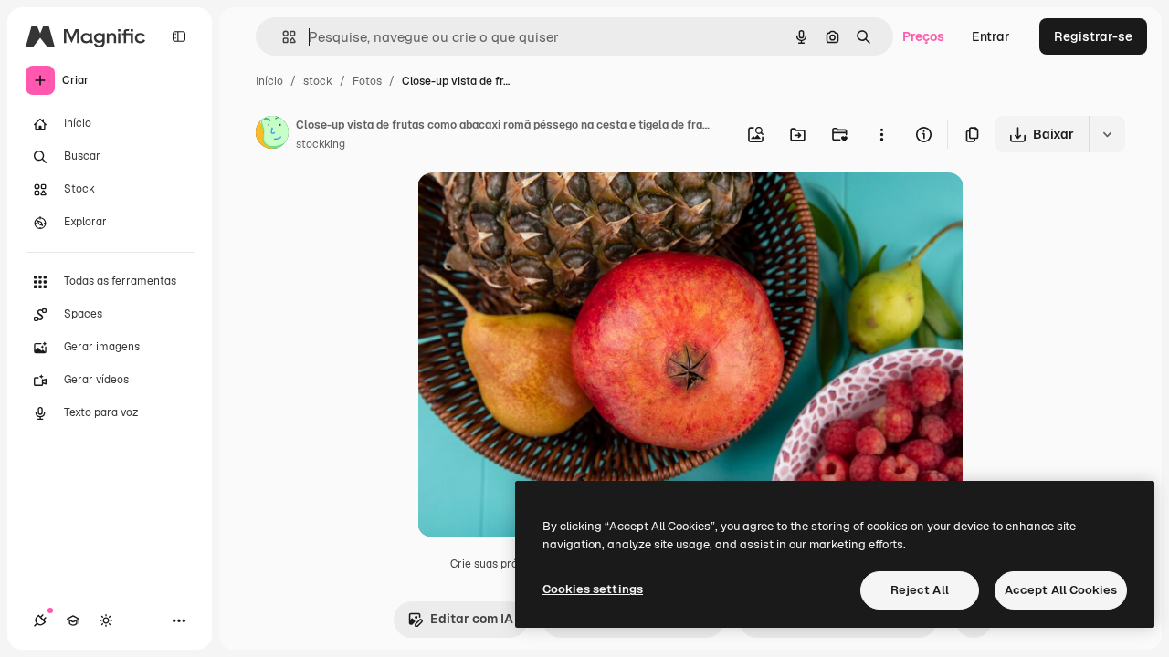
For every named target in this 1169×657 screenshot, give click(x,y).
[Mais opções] (881, 134)
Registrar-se (1093, 36)
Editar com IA (471, 618)
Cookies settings (592, 589)
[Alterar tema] (106, 620)
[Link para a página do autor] (272, 135)
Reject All (919, 590)
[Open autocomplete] (282, 37)
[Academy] (73, 620)
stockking (320, 144)
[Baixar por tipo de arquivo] (1107, 134)
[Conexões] (40, 620)
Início (269, 81)
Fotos (367, 81)
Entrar (991, 36)
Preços (923, 36)
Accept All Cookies (1061, 590)
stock (317, 81)
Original (534, 207)
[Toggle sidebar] (179, 36)
